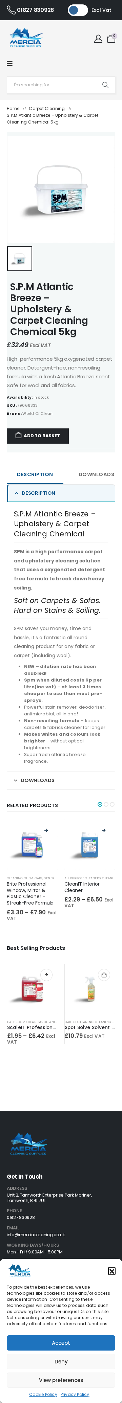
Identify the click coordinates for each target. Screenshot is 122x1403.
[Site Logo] (25, 39)
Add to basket (42, 435)
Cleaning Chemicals (24, 878)
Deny (61, 1361)
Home (13, 108)
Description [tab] (35, 474)
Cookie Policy (43, 1394)
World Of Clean (37, 413)
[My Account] (98, 39)
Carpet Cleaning (47, 108)
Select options (46, 975)
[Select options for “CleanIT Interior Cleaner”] (104, 830)
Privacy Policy (75, 1394)
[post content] (32, 844)
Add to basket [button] (104, 975)
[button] (111, 1270)
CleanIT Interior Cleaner (82, 887)
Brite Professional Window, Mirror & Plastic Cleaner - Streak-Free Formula (30, 893)
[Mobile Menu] (10, 63)
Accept (61, 1342)
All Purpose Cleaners (82, 878)
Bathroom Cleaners (24, 1022)
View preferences (61, 1380)
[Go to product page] (32, 989)
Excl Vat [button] (101, 10)
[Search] (105, 85)
